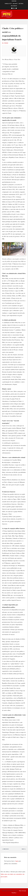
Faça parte (15, 3)
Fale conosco (14, 5)
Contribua (21, 3)
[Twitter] (14, 8)
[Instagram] (13, 8)
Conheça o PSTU (8, 3)
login (16, 861)
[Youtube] (16, 8)
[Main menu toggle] (25, 14)
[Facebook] (11, 8)
